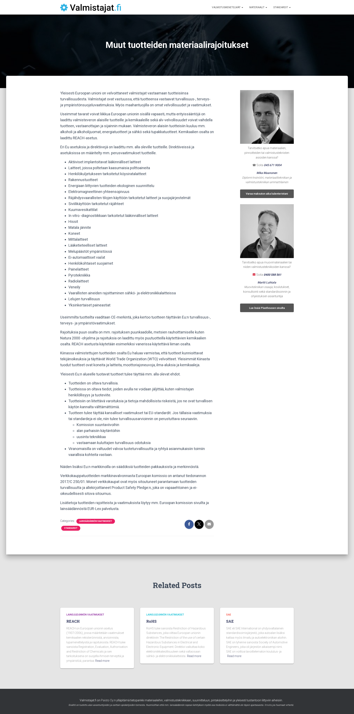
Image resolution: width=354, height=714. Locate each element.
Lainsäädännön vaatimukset (95, 521)
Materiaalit (257, 7)
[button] (242, 7)
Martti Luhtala (267, 282)
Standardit (281, 7)
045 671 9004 (272, 165)
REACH (73, 621)
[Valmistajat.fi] (90, 7)
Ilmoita (268, 705)
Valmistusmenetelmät (226, 7)
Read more (102, 660)
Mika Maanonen (266, 173)
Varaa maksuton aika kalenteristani (267, 193)
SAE (228, 614)
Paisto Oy (107, 700)
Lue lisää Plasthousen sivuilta (267, 307)
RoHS (151, 621)
